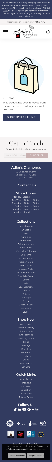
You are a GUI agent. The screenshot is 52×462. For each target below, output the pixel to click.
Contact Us (26, 185)
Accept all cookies (36, 455)
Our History (26, 379)
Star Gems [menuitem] (26, 308)
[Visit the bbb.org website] (31, 434)
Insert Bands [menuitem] (26, 364)
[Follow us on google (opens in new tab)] (29, 409)
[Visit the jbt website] (21, 423)
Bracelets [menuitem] (26, 349)
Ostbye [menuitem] (26, 294)
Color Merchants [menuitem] (26, 244)
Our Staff (26, 387)
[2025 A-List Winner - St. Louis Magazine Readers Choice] (20, 434)
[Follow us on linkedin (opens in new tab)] (19, 409)
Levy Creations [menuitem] (26, 287)
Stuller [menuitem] (26, 312)
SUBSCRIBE (37, 155)
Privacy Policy (26, 397)
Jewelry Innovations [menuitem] (26, 273)
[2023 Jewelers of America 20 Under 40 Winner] (10, 434)
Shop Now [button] (40, 22)
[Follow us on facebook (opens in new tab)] (33, 409)
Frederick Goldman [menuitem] (26, 251)
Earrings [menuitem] (26, 346)
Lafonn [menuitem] (26, 280)
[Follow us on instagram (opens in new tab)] (36, 409)
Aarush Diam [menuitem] (26, 226)
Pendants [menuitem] (26, 353)
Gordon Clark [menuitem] (26, 262)
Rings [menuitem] (26, 342)
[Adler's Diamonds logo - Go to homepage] (25, 31)
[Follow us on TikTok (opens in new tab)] (15, 409)
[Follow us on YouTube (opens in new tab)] (24, 409)
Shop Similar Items (21, 117)
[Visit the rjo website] (42, 423)
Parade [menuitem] (26, 301)
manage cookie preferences (28, 449)
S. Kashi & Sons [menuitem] (26, 305)
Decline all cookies (17, 455)
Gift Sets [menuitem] (26, 367)
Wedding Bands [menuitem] (26, 339)
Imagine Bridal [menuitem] (26, 269)
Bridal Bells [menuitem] (26, 241)
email (34, 8)
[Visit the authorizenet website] (10, 423)
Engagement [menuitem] (26, 335)
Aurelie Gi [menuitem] (26, 237)
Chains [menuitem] (26, 360)
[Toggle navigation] (5, 31)
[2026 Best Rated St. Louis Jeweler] (41, 434)
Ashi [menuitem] (26, 234)
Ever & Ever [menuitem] (26, 248)
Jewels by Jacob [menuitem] (26, 276)
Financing (26, 383)
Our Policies (26, 394)
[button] (48, 32)
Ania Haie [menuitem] (26, 230)
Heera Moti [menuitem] (26, 266)
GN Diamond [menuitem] (26, 259)
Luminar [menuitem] (26, 291)
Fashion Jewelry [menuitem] (26, 328)
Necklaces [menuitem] (26, 356)
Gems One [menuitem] (26, 255)
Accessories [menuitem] (26, 324)
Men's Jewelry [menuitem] (26, 331)
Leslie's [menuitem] (26, 284)
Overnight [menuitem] (26, 298)
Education (26, 390)
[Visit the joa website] (33, 423)
